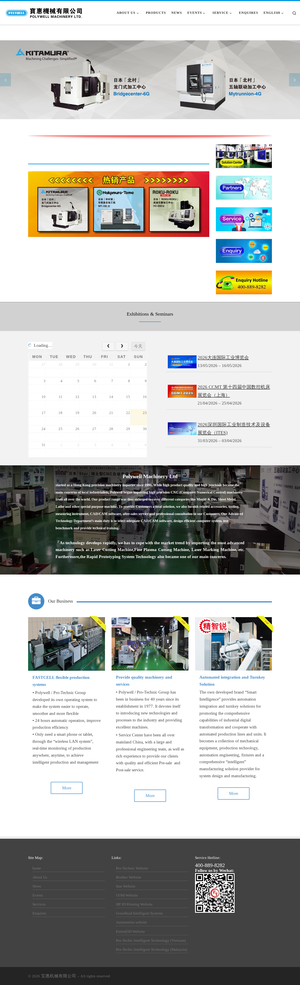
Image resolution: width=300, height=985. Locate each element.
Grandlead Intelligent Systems (139, 913)
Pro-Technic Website (132, 868)
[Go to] (150, 80)
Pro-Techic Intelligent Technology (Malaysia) (151, 949)
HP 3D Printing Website (134, 904)
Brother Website (128, 877)
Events (38, 895)
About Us (40, 877)
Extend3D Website (130, 931)
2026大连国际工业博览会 (223, 357)
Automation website (131, 922)
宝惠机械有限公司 (58, 976)
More (66, 788)
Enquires (39, 913)
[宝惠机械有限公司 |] (44, 11)
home (37, 868)
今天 (138, 346)
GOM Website (127, 895)
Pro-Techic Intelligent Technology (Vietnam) (151, 940)
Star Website (126, 886)
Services (39, 904)
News (37, 886)
